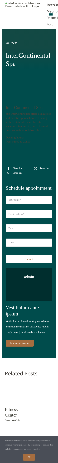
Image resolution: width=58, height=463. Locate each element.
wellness (11, 43)
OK (29, 457)
